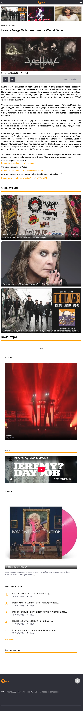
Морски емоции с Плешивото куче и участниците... (39, 611)
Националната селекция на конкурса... (32, 620)
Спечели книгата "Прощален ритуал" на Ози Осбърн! (28, 284)
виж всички (9, 639)
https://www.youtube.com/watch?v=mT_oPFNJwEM (24, 178)
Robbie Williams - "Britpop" (16, 567)
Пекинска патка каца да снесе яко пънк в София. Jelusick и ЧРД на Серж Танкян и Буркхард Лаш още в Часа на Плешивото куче (41, 236)
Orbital (9, 435)
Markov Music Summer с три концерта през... (35, 602)
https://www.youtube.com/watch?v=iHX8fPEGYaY (23, 170)
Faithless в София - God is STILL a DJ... (31, 593)
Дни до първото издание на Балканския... (34, 629)
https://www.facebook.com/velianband (18, 163)
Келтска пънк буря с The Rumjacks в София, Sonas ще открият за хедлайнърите (40, 330)
